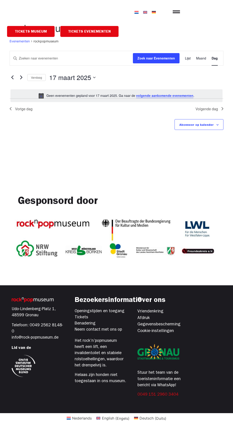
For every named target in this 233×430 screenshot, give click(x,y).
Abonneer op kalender (196, 125)
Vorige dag (24, 108)
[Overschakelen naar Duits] (153, 12)
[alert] (116, 95)
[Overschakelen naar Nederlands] (136, 12)
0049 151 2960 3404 (157, 395)
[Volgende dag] (21, 77)
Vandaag (36, 77)
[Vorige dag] (12, 77)
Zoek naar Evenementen (156, 58)
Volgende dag (206, 108)
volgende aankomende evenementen (164, 95)
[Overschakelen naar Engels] (145, 12)
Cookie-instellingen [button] (155, 331)
